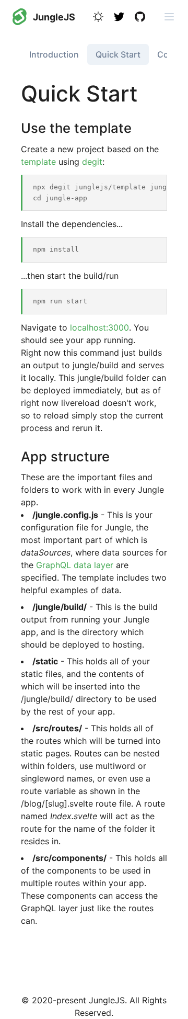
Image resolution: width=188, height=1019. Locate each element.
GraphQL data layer (74, 565)
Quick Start (118, 54)
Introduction (54, 54)
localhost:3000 (99, 327)
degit (92, 161)
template (38, 161)
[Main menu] (169, 16)
